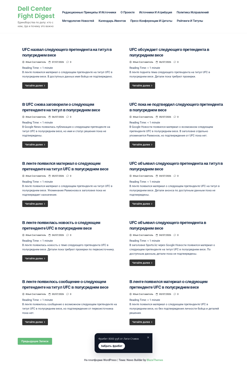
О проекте (128, 12)
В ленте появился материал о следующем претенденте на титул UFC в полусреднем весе (65, 166)
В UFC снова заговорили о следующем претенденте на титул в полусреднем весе (61, 107)
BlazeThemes (155, 360)
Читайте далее (34, 85)
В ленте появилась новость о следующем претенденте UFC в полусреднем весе (61, 225)
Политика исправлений (193, 12)
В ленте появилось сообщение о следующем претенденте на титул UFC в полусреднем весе (65, 284)
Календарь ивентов (112, 21)
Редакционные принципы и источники (89, 12)
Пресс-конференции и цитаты (151, 21)
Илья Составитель (36, 62)
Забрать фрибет (111, 346)
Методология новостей (78, 21)
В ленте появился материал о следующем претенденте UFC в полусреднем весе (168, 284)
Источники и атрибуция (155, 12)
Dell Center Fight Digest (36, 12)
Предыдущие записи (34, 341)
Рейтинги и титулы (190, 21)
